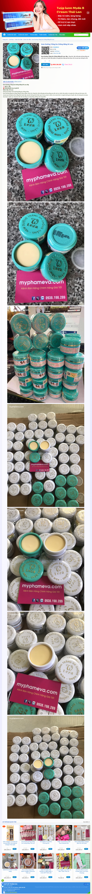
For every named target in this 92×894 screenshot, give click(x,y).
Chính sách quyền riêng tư (65, 887)
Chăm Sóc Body (23, 34)
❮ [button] (2, 13)
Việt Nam (57, 51)
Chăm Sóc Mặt (11, 34)
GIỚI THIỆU (86, 884)
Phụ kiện (62, 34)
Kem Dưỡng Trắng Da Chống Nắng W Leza (57, 44)
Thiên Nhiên (43, 34)
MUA (15, 848)
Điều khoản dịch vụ (77, 887)
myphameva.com (11, 890)
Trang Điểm (33, 34)
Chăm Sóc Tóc (52, 34)
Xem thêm (85, 822)
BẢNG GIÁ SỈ (17, 81)
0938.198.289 (56, 64)
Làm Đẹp (11, 39)
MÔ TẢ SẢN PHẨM (8, 81)
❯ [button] (88, 13)
